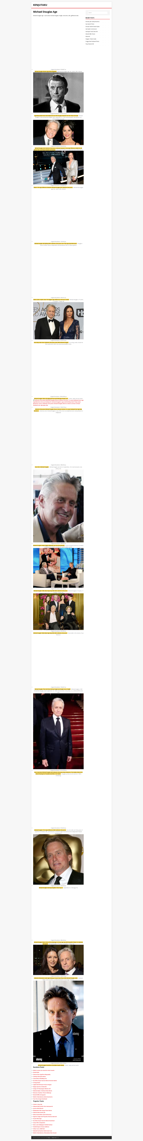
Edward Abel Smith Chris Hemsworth (43, 1106)
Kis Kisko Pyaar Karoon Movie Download (43, 1120)
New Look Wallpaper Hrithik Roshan (42, 1124)
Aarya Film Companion (39, 1122)
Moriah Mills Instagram (39, 1094)
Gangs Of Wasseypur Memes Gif (42, 1088)
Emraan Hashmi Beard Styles (93, 26)
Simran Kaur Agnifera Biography (41, 1074)
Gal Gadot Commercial (91, 29)
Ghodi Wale (36, 1072)
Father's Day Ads (37, 1104)
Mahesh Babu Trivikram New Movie (42, 1090)
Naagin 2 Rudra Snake (91, 39)
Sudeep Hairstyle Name (39, 1076)
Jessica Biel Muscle (38, 1108)
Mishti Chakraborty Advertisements (43, 1097)
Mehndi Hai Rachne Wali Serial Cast (42, 1131)
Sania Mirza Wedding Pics (40, 1078)
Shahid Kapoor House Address (41, 1126)
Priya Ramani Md (90, 44)
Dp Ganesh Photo (90, 24)
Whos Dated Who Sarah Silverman (42, 1114)
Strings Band (36, 1082)
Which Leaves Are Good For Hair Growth (43, 1070)
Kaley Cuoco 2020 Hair (39, 1128)
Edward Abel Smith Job (39, 1112)
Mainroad (54, 1137)
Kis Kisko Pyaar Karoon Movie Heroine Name (45, 1080)
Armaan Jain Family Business (92, 21)
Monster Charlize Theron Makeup (42, 1092)
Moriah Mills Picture (90, 34)
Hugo (49, 1137)
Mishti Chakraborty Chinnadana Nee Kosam (45, 1133)
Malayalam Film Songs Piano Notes (42, 1110)
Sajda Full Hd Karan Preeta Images (42, 1084)
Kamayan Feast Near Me (92, 31)
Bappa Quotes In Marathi (40, 1086)
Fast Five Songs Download (40, 1099)
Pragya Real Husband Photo (92, 41)
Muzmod (88, 36)
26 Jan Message (37, 1118)
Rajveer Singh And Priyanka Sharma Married (45, 1116)
